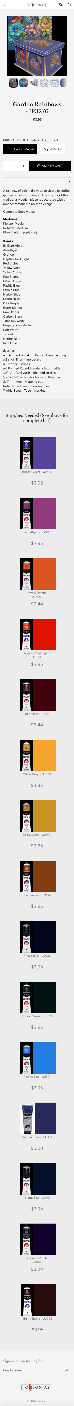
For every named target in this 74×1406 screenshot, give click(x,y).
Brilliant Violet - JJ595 (37, 472)
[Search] (60, 4)
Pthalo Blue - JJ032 (37, 956)
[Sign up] (67, 1370)
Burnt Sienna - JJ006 (37, 1319)
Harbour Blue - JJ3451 (37, 1137)
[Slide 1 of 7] (13, 82)
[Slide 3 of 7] (34, 82)
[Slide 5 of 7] (54, 82)
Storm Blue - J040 (37, 1198)
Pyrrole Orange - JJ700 (37, 595)
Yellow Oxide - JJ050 (37, 835)
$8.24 (37, 1269)
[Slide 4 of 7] (44, 82)
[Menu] (4, 4)
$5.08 (37, 1148)
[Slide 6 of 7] (64, 82)
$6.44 (37, 604)
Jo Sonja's (41, 1401)
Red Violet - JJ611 (37, 714)
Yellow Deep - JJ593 (37, 774)
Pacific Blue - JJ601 (37, 1077)
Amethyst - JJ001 (37, 532)
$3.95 (37, 483)
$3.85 (37, 785)
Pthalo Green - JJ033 (37, 1016)
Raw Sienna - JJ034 (37, 895)
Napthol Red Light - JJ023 (37, 655)
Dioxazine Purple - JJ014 (38, 1260)
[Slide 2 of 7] (23, 82)
